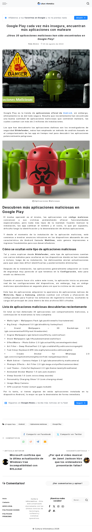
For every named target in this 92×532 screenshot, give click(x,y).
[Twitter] (54, 506)
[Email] (45, 442)
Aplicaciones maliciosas (39, 424)
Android (67, 113)
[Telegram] (38, 442)
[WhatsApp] (24, 442)
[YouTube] (63, 506)
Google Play (57, 424)
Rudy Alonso (33, 44)
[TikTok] (49, 511)
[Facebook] (49, 506)
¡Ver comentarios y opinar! (67, 483)
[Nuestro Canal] (54, 511)
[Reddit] (31, 442)
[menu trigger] (5, 3)
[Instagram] (58, 506)
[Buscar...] (88, 3)
